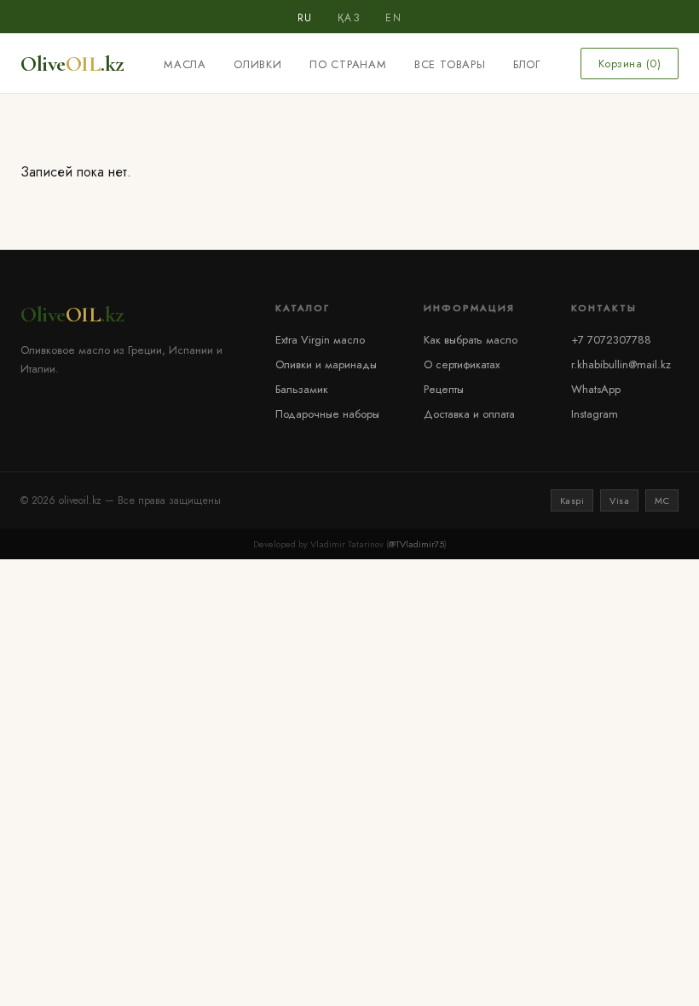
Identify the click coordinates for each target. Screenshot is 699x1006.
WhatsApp (596, 389)
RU (305, 18)
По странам (348, 64)
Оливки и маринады (326, 364)
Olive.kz (72, 63)
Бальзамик (301, 389)
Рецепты (444, 389)
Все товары (450, 64)
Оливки (258, 64)
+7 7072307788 (611, 340)
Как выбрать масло (470, 340)
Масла (185, 64)
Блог (526, 64)
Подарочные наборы (327, 414)
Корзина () (629, 63)
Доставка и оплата (469, 414)
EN (393, 18)
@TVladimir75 (416, 544)
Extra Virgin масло (320, 340)
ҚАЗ (349, 18)
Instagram (594, 414)
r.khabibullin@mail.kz (621, 364)
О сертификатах (462, 364)
